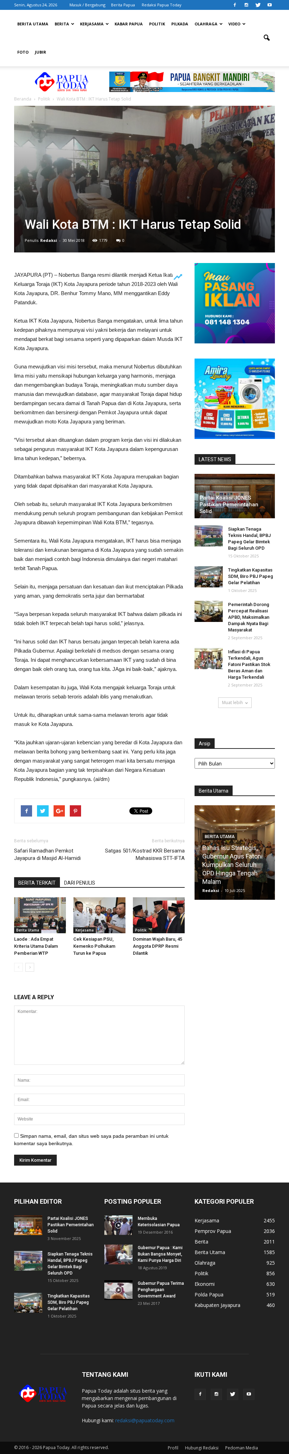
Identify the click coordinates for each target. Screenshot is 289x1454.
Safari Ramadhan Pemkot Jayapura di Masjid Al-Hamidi (47, 854)
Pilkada (179, 23)
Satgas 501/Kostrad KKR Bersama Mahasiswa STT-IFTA (145, 854)
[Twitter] (258, 5)
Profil (173, 1448)
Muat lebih (232, 702)
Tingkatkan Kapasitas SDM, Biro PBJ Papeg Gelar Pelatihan (250, 576)
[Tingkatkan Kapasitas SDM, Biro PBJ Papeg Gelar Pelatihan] (209, 576)
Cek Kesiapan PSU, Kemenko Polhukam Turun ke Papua (94, 946)
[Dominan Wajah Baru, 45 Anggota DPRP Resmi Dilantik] (159, 915)
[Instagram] (246, 5)
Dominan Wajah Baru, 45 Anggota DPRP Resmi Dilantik (157, 946)
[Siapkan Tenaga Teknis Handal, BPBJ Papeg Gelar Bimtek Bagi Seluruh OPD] (209, 535)
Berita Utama (32, 23)
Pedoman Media (241, 1448)
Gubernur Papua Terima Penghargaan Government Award (161, 1290)
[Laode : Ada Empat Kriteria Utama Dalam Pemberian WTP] (40, 915)
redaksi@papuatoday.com (144, 1420)
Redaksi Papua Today (162, 4)
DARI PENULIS (79, 883)
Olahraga (206, 23)
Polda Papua (209, 1294)
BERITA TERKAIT (37, 883)
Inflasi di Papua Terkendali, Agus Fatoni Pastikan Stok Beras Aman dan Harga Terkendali (249, 664)
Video (234, 23)
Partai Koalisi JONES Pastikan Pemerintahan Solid (228, 504)
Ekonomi (205, 1284)
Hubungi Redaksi (202, 1448)
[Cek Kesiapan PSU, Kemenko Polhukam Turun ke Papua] (99, 915)
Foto (23, 52)
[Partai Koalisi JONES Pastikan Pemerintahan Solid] (28, 1225)
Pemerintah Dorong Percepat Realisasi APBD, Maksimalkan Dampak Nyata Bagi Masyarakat (248, 617)
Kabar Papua (129, 23)
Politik (157, 23)
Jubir (40, 52)
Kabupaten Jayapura (217, 1305)
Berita (62, 23)
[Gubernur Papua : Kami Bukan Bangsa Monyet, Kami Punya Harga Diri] (118, 1254)
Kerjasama (92, 23)
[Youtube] (269, 5)
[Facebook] (234, 5)
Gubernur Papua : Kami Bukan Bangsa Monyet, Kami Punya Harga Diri (160, 1254)
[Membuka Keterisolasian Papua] (118, 1225)
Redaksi (48, 240)
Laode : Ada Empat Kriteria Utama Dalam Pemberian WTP (36, 946)
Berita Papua (123, 4)
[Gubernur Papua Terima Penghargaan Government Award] (118, 1290)
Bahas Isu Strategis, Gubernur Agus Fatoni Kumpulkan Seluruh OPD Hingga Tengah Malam (232, 864)
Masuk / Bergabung (87, 4)
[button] (266, 38)
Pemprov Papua (213, 1231)
